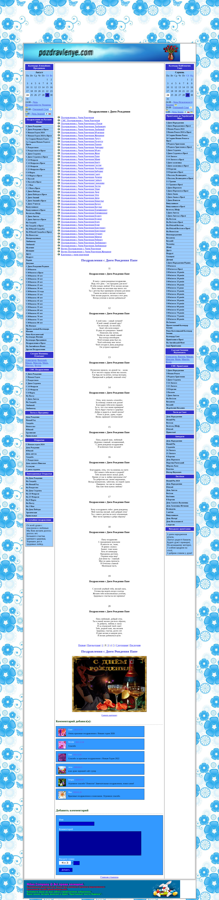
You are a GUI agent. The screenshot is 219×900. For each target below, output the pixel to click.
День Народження (174, 416)
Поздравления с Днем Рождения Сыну (80, 174)
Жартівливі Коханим (175, 408)
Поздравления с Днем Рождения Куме (80, 225)
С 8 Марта (30, 172)
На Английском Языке (35, 346)
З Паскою (170, 392)
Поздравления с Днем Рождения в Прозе (81, 123)
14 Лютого (171, 450)
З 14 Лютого (171, 156)
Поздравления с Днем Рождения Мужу (81, 150)
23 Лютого (171, 453)
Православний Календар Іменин (177, 326)
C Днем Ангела (32, 399)
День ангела (31, 454)
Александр (30, 360)
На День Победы (33, 509)
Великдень (171, 509)
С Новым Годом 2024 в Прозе (39, 136)
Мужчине (30, 247)
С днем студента (33, 469)
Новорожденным (33, 238)
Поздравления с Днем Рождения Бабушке (82, 171)
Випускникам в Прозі (175, 206)
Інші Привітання (173, 346)
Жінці (168, 247)
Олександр (171, 356)
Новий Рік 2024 (173, 481)
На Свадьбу (31, 222)
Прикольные (31, 436)
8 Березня (170, 456)
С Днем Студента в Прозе (37, 157)
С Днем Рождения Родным (37, 266)
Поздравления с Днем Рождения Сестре (81, 165)
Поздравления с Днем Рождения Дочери (81, 177)
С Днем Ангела (32, 216)
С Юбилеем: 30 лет (34, 288)
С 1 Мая (29, 185)
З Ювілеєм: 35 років (175, 291)
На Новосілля (172, 231)
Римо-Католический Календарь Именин (35, 335)
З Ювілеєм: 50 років (175, 300)
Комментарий (66, 829)
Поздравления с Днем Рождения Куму (80, 222)
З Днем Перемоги (173, 188)
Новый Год (31, 420)
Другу (28, 254)
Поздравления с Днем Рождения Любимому (83, 126)
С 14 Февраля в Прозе (35, 163)
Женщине (30, 251)
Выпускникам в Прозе (35, 210)
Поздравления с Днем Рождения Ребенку (82, 239)
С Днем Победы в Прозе (36, 194)
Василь (181, 356)
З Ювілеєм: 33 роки (175, 288)
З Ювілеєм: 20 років (175, 278)
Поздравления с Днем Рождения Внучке (81, 207)
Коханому (170, 238)
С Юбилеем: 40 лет (34, 298)
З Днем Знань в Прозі (175, 197)
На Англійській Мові (175, 343)
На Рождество (32, 487)
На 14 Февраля (32, 494)
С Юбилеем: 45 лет (34, 301)
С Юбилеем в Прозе (34, 272)
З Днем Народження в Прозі (178, 126)
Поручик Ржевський (175, 463)
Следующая (122, 645)
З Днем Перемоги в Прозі (177, 191)
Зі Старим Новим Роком (177, 135)
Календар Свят (173, 336)
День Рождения (32, 417)
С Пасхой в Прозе (33, 182)
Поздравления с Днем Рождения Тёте (80, 195)
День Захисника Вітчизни (177, 506)
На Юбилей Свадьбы (35, 229)
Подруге (29, 257)
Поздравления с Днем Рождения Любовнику (84, 242)
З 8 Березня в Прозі (174, 172)
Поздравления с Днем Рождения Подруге (82, 141)
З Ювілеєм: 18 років (175, 275)
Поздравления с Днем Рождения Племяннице (84, 213)
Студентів (170, 447)
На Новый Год (32, 484)
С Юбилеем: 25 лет (34, 285)
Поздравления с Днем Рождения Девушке (82, 147)
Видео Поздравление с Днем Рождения (81, 248)
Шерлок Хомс (172, 466)
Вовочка (170, 469)
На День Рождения (34, 478)
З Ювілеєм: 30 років (175, 285)
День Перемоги (173, 459)
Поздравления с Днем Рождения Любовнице (84, 245)
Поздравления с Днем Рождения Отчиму (81, 233)
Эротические (31, 512)
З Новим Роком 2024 (175, 129)
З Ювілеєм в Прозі (174, 269)
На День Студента (34, 490)
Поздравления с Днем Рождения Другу (81, 138)
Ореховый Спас (41, 109)
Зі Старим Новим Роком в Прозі (177, 139)
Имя (61, 819)
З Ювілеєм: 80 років (175, 319)
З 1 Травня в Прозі (174, 184)
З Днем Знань (172, 194)
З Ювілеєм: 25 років (175, 281)
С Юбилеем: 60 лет (34, 310)
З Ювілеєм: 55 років (175, 303)
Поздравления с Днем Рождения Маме (80, 159)
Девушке (30, 263)
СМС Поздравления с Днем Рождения (80, 120)
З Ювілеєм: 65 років (175, 310)
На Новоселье (32, 235)
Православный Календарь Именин (37, 330)
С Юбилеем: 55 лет (34, 307)
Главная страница (109, 877)
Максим (37, 363)
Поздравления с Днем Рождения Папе (80, 156)
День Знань (177, 112)
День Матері (171, 518)
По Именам (31, 326)
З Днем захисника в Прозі (177, 166)
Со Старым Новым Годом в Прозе (38, 143)
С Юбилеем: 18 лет (34, 279)
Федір (169, 362)
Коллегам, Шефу (33, 213)
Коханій (169, 241)
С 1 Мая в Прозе (33, 188)
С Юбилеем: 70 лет (34, 316)
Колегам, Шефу (173, 209)
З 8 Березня (171, 169)
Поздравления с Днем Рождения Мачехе (81, 236)
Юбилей (29, 429)
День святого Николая (36, 463)
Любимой (30, 244)
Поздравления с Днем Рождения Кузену (81, 216)
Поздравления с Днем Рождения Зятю (80, 198)
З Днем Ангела (172, 213)
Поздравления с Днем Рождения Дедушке (82, 168)
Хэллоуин (30, 466)
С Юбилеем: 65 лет (34, 313)
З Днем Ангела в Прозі (176, 216)
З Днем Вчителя (173, 200)
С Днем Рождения (33, 126)
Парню (29, 260)
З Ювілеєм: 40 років (175, 294)
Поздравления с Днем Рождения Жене (80, 153)
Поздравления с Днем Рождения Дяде (80, 192)
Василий (42, 360)
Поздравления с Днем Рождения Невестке (82, 201)
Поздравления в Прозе (36, 343)
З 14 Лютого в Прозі (175, 159)
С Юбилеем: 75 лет (34, 319)
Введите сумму (66, 859)
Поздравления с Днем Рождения (77, 117)
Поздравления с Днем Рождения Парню (81, 144)
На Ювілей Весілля (174, 225)
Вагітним (170, 496)
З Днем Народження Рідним (178, 263)
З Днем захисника (174, 163)
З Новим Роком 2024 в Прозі (178, 132)
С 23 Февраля (32, 166)
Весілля (169, 423)
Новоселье (30, 426)
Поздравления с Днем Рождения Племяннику (84, 210)
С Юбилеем (31, 269)
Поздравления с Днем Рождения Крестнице (83, 230)
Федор (38, 365)
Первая (82, 645)
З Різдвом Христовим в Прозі (179, 147)
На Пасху (30, 396)
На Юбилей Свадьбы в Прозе (39, 232)
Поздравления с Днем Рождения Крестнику (83, 227)
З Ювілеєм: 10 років (175, 272)
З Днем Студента (173, 150)
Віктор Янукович (173, 472)
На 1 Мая (30, 506)
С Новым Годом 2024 (35, 132)
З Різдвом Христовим (175, 144)
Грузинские (31, 433)
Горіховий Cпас (181, 107)
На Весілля (171, 219)
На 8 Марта (31, 500)
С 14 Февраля (32, 160)
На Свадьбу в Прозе (35, 226)
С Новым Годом (33, 377)
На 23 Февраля (32, 497)
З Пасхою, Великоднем (176, 175)
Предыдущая (93, 645)
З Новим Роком (173, 373)
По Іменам (171, 322)
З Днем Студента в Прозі (177, 153)
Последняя (135, 645)
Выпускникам (32, 207)
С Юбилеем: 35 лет (34, 294)
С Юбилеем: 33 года (35, 291)
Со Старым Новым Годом (37, 139)
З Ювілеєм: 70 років (175, 313)
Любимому (31, 241)
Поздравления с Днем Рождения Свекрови (82, 183)
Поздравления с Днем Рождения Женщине (82, 135)
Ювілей (169, 429)
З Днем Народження (175, 123)
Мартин (29, 365)
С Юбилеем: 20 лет (34, 282)
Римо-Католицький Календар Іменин (179, 332)
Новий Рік (170, 420)
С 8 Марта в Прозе (34, 175)
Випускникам (172, 203)
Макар (28, 363)
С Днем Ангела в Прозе (36, 219)
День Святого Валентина (177, 503)
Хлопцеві (170, 256)
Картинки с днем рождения (75, 254)
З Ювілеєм (171, 266)
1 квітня (169, 512)
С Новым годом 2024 (35, 444)
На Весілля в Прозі (174, 222)
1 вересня (170, 524)
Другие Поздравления (35, 349)
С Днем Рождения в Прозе (37, 129)
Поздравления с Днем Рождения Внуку (81, 204)
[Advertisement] (109, 22)
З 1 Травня (171, 181)
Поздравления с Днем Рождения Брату (80, 162)
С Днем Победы (33, 191)
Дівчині (169, 260)
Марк (45, 363)
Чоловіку (170, 244)
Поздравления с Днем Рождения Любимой (82, 129)
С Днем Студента (33, 154)
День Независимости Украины (38, 103)
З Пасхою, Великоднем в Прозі (179, 178)
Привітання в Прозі (174, 339)
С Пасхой (30, 179)
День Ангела (171, 490)
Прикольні (171, 432)
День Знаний (38, 114)
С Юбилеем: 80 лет (34, 323)
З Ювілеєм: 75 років (175, 316)
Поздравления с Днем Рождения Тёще (80, 189)
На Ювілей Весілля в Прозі (178, 228)
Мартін (185, 359)
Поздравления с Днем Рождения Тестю (81, 186)
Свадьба (30, 423)
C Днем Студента (33, 383)
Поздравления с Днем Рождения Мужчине (82, 132)
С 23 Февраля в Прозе (35, 169)
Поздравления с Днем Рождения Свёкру (81, 180)
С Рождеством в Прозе (36, 150)
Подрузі (169, 253)
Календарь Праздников (36, 340)
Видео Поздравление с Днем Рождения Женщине (86, 251)
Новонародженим (174, 234)
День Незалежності (174, 521)
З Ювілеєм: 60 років (175, 306)
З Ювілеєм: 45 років (175, 297)
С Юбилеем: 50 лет (34, 304)
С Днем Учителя (33, 204)
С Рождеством (32, 147)
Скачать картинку (109, 715)
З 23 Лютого (171, 386)
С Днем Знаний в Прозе (36, 201)
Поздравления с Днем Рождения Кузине (81, 219)
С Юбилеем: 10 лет (34, 276)
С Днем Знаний (32, 197)
